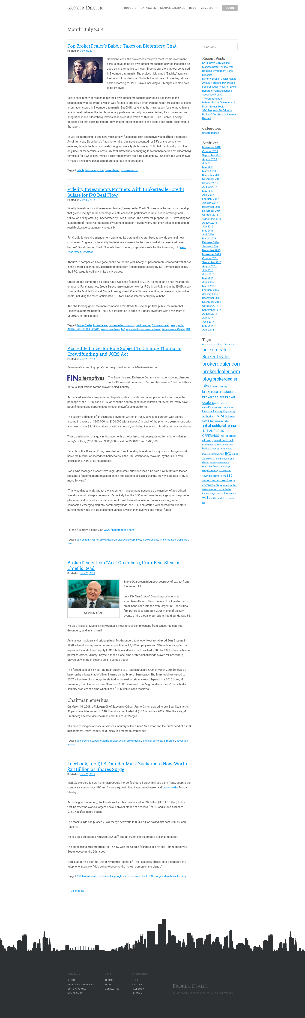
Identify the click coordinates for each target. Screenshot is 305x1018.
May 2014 (207, 325)
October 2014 (210, 305)
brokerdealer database (219, 392)
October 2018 (210, 151)
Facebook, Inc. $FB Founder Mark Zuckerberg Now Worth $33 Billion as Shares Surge (127, 766)
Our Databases (76, 989)
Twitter (137, 984)
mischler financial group (216, 466)
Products (129, 8)
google (118, 876)
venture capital (228, 493)
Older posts (75, 890)
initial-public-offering (219, 425)
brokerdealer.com (222, 364)
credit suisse (143, 325)
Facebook (138, 989)
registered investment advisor (143, 329)
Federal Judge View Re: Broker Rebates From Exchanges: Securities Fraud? (219, 90)
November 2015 (211, 254)
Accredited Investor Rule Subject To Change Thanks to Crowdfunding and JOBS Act (124, 351)
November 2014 (211, 302)
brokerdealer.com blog (121, 325)
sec (69, 543)
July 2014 (207, 317)
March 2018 (209, 171)
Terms (109, 980)
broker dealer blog (219, 387)
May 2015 (207, 278)
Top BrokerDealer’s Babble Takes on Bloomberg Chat (122, 46)
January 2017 (210, 202)
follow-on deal (160, 325)
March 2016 (209, 238)
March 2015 (209, 286)
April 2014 (208, 329)
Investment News (222, 448)
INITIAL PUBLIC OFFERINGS (83, 329)
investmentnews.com (213, 454)
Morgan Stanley (210, 470)
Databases (148, 8)
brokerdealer (112, 170)
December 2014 (211, 298)
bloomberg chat (94, 170)
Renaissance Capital (173, 329)
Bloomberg (229, 344)
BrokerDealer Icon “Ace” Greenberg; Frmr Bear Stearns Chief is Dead (123, 565)
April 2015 (208, 282)
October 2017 (210, 183)
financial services (152, 740)
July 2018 (207, 163)
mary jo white (212, 459)
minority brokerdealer (219, 462)
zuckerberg (179, 876)
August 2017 (209, 187)
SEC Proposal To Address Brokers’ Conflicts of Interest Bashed (219, 114)
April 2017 (208, 194)
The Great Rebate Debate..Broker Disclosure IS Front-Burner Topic (218, 102)
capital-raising (220, 403)
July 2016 (207, 226)
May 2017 (207, 191)
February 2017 (210, 198)
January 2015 (210, 294)
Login (230, 8)
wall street (209, 498)
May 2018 (207, 167)
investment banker (211, 444)
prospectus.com (217, 475)
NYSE (221, 471)
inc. (125, 876)
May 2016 (207, 230)
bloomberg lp (89, 876)
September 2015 (211, 262)
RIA (188, 329)
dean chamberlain (225, 407)
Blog (192, 8)
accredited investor (88, 539)
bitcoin (219, 344)
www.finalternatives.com (119, 530)
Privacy (110, 984)
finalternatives (168, 539)
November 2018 (211, 147)
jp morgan (169, 740)
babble (80, 170)
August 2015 (209, 266)
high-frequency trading (219, 421)
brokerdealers (213, 397)
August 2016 (209, 222)
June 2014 (208, 321)
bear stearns (101, 740)
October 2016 (210, 214)
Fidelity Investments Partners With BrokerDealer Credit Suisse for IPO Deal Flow (125, 192)
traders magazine (211, 493)
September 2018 (211, 155)
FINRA (219, 416)
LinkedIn (137, 993)
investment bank (110, 329)
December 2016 (211, 206)
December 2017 (211, 175)
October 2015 (210, 258)
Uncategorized (210, 132)
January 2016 (210, 246)
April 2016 (208, 234)
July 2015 (207, 270)
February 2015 (210, 290)
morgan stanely (163, 876)
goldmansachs (129, 170)
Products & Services (80, 984)
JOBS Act (182, 539)
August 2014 (209, 313)
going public (177, 325)
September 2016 (211, 218)
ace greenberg (85, 740)
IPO (123, 329)
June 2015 (208, 274)
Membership (209, 8)
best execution (208, 344)
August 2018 (209, 159)
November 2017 (211, 179)
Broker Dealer (89, 8)
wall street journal (226, 498)
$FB (79, 876)
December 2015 (211, 250)
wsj (203, 502)
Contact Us (112, 989)
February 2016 (210, 242)
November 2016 (211, 210)
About (71, 980)
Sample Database (172, 8)
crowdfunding (150, 539)
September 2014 (211, 309)
